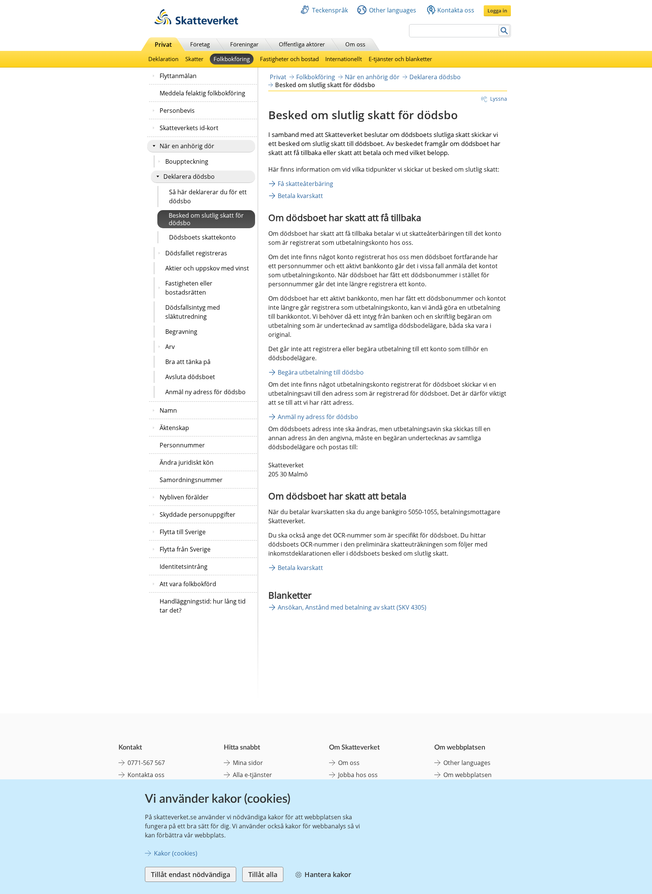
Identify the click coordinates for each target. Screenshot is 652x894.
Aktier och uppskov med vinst (207, 268)
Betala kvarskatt (300, 196)
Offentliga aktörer (302, 44)
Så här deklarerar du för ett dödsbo (208, 196)
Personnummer (182, 445)
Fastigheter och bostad (289, 59)
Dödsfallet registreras (196, 253)
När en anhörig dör (187, 146)
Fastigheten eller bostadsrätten (188, 287)
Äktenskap (174, 428)
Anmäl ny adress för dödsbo (205, 392)
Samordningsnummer (191, 480)
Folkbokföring (232, 59)
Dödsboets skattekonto (202, 237)
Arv (170, 347)
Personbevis (177, 110)
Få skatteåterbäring (305, 184)
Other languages (392, 10)
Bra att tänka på (188, 362)
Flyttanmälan (178, 76)
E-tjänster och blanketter (400, 59)
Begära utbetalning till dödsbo (321, 372)
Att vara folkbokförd (188, 584)
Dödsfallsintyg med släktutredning (192, 312)
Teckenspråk (330, 10)
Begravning (181, 331)
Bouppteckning (186, 161)
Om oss (355, 44)
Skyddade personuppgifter (197, 514)
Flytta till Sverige (183, 532)
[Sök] (504, 31)
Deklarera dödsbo (189, 176)
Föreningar (244, 44)
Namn (168, 410)
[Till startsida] (196, 22)
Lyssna (498, 98)
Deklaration (163, 59)
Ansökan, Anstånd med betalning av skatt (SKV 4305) (352, 607)
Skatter (194, 59)
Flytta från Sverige (185, 549)
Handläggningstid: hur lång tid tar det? (203, 605)
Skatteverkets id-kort (189, 128)
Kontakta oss (455, 10)
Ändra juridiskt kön (187, 462)
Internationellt (343, 59)
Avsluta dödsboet (190, 377)
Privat (163, 44)
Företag (200, 44)
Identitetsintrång (184, 566)
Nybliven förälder (184, 497)
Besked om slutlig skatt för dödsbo (206, 219)
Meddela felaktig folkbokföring (202, 93)
